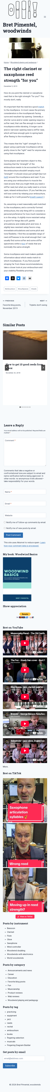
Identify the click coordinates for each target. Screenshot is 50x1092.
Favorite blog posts (16, 981)
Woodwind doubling (16, 950)
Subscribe (10, 1065)
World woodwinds (15, 958)
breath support (36, 197)
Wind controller (14, 947)
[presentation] (25, 345)
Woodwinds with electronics (20, 954)
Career (11, 974)
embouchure (10, 289)
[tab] (20, 407)
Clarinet (10, 932)
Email (8, 503)
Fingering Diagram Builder (19, 1045)
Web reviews (13, 996)
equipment (12, 1015)
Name (8, 492)
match (41, 107)
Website (8, 515)
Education (12, 978)
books (10, 1034)
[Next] (43, 368)
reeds (33, 289)
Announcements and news (20, 970)
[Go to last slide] (7, 368)
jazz (9, 1019)
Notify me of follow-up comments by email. (26, 522)
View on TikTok (26, 916)
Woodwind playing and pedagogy (23, 1000)
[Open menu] (45, 17)
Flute (9, 936)
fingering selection (15, 1038)
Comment (10, 440)
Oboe (9, 939)
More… (6, 766)
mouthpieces (23, 289)
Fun (9, 985)
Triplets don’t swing (38, 303)
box (23, 243)
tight (6, 177)
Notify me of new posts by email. (21, 528)
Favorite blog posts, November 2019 (12, 304)
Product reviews (15, 993)
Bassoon (11, 928)
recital (10, 1026)
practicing (11, 1012)
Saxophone (12, 943)
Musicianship (14, 989)
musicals (11, 1041)
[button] (25, 800)
